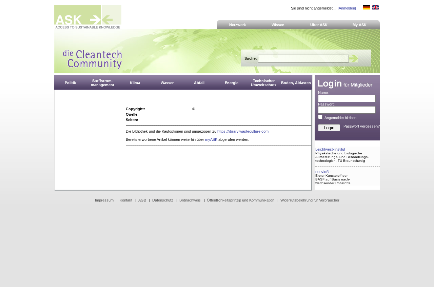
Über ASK (319, 25)
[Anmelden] (347, 8)
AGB (142, 200)
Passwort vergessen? (361, 126)
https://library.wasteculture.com (243, 131)
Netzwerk (237, 25)
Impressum (104, 200)
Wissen (278, 25)
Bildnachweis (190, 200)
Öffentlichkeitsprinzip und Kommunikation (240, 200)
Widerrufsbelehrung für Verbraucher (309, 200)
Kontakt (126, 200)
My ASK (360, 25)
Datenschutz (162, 200)
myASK (211, 139)
